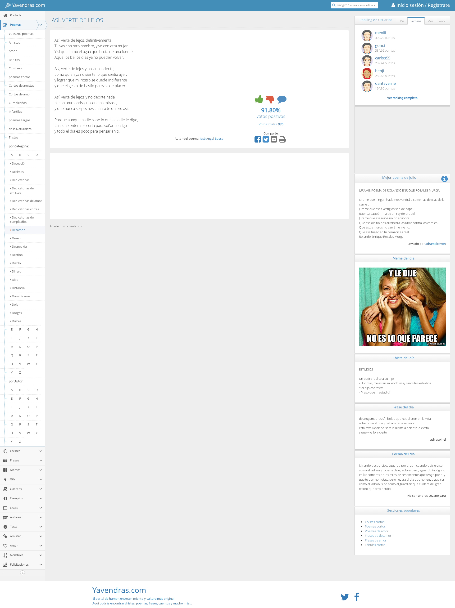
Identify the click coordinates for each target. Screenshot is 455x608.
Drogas (17, 313)
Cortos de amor (20, 94)
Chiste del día (403, 358)
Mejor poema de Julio (399, 177)
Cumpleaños (18, 103)
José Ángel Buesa (211, 138)
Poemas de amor (376, 531)
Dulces (16, 321)
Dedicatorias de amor (27, 201)
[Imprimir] (283, 141)
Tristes (13, 137)
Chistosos (16, 68)
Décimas (18, 172)
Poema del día (403, 454)
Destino (17, 255)
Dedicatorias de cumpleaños (22, 219)
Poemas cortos (375, 526)
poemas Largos (19, 120)
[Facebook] (258, 141)
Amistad (14, 42)
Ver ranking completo (402, 98)
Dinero (16, 271)
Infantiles (15, 111)
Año (442, 21)
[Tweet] (266, 141)
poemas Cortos (19, 77)
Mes (430, 21)
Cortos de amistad (22, 85)
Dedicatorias (20, 180)
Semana (416, 21)
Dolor (16, 304)
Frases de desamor (378, 535)
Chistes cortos (374, 522)
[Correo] (274, 141)
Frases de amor (375, 540)
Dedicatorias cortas (25, 209)
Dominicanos (21, 296)
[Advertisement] (199, 186)
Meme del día (403, 258)
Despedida (19, 246)
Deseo (16, 238)
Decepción (19, 163)
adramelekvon (435, 243)
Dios (15, 279)
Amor (13, 51)
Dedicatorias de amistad (22, 190)
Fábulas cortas (375, 545)
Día (402, 21)
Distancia (18, 288)
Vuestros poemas (21, 33)
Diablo (16, 263)
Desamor (18, 230)
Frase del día (403, 407)
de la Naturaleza (20, 129)
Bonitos (14, 60)
